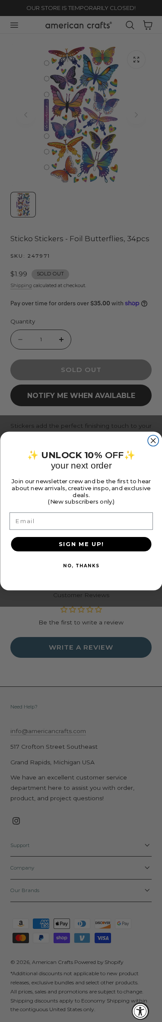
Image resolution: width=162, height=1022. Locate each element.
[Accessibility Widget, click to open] (140, 1011)
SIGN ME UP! (81, 543)
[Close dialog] (153, 440)
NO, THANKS (81, 566)
